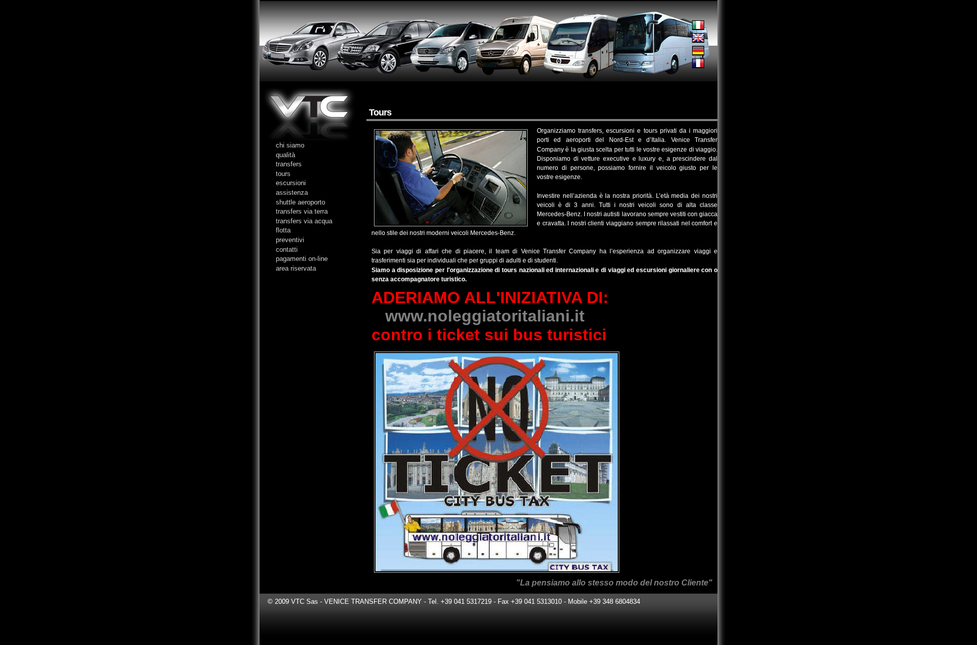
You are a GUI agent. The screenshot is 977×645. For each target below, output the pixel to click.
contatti (287, 249)
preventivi (290, 240)
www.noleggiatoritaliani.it (485, 316)
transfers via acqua (304, 221)
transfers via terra (302, 211)
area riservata (296, 268)
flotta (283, 230)
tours (283, 174)
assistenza (292, 192)
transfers (289, 164)
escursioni (291, 183)
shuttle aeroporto (300, 202)
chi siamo (290, 145)
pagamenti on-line (302, 258)
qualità (285, 155)
